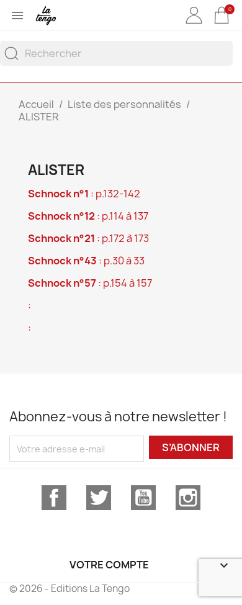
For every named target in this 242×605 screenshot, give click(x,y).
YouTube (143, 497)
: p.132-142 (84, 193)
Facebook (54, 497)
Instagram (188, 497)
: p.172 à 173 (88, 238)
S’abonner (191, 447)
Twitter (98, 497)
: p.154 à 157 (90, 283)
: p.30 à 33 (86, 260)
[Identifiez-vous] (193, 24)
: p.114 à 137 (88, 216)
